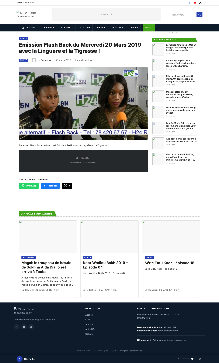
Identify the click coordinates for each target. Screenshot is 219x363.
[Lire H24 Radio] (19, 359)
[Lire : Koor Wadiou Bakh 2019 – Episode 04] (109, 236)
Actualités (28, 257)
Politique (118, 27)
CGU (87, 319)
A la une (49, 27)
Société (65, 27)
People (101, 27)
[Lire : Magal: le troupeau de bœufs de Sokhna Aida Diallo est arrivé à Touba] (48, 236)
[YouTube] (195, 3)
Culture (85, 27)
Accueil (31, 27)
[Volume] (187, 358)
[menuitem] (28, 27)
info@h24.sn (143, 317)
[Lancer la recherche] (199, 14)
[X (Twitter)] (200, 3)
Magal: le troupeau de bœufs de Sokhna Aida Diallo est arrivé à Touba (46, 267)
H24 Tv (23, 38)
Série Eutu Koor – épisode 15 (169, 263)
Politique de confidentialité (130, 351)
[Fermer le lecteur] (200, 358)
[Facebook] (190, 3)
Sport (134, 27)
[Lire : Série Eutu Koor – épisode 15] (171, 236)
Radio (148, 27)
